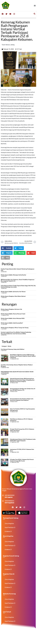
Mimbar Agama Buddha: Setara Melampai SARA (13, 318)
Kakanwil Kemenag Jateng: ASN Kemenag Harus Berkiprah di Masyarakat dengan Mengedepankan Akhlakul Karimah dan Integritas (22, 380)
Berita (9, 346)
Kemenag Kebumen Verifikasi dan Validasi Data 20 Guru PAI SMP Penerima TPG (22, 389)
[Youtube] (10, 14)
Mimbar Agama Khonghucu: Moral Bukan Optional (13, 296)
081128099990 (9, 495)
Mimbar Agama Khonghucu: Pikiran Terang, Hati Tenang (14, 327)
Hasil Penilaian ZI (10, 527)
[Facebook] (2, 14)
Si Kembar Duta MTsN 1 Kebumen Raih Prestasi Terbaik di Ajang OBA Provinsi (22, 460)
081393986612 (9, 501)
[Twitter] (6, 14)
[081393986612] (3, 501)
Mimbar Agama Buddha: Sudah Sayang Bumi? (12, 323)
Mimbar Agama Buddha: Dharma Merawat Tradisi (13, 313)
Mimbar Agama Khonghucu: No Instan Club (11, 309)
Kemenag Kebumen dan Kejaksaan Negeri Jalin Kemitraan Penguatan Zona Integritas (21, 399)
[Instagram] (14, 14)
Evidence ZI (8, 531)
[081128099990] (3, 495)
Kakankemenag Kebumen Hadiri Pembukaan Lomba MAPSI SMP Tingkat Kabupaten (23, 440)
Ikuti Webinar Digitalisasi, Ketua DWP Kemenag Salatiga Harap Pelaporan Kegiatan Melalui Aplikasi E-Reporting (23, 356)
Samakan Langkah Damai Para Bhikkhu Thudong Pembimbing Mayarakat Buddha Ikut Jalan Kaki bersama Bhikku (16, 333)
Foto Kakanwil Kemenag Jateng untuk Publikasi (12, 349)
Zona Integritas (9, 523)
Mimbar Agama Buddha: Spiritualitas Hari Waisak (13, 291)
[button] (34, 5)
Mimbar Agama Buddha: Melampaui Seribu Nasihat (13, 275)
